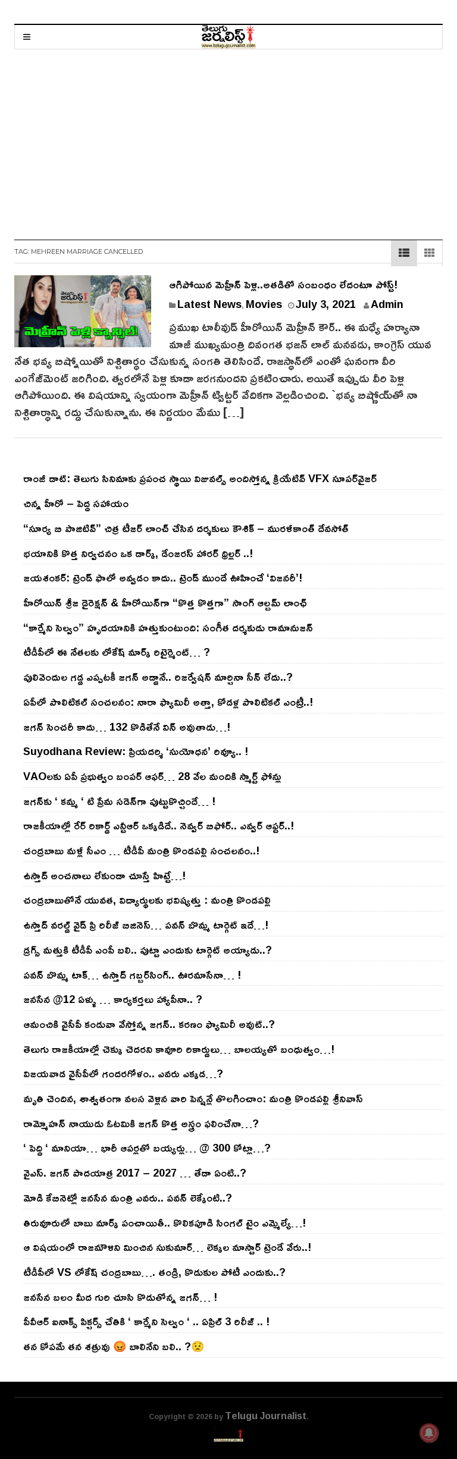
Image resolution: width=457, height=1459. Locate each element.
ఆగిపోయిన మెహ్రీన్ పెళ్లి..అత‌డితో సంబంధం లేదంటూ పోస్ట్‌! (283, 284)
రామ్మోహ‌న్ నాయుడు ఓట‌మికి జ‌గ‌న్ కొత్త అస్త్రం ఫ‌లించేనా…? (141, 1123)
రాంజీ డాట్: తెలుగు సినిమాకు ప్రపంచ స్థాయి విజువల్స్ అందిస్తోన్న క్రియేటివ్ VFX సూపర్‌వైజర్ (200, 478)
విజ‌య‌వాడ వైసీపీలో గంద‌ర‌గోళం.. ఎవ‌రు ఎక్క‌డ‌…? (123, 1073)
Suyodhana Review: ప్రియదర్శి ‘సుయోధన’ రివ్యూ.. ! (135, 751)
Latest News (209, 304)
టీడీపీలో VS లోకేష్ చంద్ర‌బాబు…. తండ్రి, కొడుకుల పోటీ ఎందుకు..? (154, 1272)
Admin (387, 304)
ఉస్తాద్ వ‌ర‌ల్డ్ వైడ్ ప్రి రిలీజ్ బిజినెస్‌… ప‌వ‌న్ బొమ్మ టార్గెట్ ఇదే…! (145, 924)
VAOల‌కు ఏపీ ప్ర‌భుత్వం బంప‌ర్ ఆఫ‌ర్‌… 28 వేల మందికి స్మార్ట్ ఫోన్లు (152, 776)
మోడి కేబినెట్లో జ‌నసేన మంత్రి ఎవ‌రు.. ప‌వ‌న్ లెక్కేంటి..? (127, 1197)
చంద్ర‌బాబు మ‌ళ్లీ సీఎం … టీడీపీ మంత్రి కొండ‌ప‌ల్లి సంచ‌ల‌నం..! (141, 850)
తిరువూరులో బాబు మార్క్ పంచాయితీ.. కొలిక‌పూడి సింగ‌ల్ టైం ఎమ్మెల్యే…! (164, 1222)
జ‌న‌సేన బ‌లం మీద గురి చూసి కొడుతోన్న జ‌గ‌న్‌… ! (120, 1297)
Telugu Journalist (265, 1416)
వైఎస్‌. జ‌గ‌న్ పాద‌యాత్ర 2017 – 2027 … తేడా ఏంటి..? (134, 1172)
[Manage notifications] (429, 1432)
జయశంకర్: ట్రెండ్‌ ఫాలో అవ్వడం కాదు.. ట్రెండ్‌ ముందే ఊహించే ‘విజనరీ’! (162, 577)
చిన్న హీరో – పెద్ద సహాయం (76, 503)
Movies (264, 304)
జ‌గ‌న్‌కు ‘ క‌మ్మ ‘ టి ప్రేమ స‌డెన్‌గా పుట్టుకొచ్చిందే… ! (119, 801)
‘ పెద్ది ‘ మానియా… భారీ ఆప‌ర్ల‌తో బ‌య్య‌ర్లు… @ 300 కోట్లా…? (147, 1147)
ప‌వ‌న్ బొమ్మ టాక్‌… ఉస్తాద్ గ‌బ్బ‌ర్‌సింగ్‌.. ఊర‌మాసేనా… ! (132, 974)
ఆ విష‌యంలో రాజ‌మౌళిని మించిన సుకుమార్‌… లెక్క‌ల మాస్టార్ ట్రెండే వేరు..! (167, 1247)
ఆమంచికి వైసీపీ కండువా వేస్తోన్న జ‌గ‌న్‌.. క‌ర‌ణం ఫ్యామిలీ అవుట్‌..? (149, 1024)
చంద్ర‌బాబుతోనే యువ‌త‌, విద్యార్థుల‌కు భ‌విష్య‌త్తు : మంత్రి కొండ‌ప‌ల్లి (147, 899)
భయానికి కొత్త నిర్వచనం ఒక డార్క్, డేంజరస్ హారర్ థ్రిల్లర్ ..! (138, 553)
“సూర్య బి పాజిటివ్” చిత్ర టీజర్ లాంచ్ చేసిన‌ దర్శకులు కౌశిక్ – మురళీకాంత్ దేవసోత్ (186, 528)
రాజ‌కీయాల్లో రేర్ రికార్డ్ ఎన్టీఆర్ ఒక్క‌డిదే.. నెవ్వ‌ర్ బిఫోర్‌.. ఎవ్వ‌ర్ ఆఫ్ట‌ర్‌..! (158, 825)
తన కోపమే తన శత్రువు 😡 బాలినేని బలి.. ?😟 (113, 1346)
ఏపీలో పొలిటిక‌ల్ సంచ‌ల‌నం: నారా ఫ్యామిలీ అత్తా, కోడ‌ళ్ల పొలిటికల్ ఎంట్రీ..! (168, 701)
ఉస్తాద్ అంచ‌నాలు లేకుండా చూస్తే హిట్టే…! (104, 875)
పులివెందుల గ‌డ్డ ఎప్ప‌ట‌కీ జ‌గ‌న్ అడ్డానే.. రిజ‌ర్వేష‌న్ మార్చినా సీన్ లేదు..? (158, 676)
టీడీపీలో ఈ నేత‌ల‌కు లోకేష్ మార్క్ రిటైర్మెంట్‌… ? (116, 652)
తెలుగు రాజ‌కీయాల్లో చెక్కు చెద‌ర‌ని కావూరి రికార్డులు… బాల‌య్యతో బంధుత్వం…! (178, 1049)
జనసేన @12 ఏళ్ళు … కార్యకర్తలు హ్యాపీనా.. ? (112, 999)
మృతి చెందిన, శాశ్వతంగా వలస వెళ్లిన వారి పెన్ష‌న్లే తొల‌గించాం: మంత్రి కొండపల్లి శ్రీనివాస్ (193, 1098)
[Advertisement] (228, 138)
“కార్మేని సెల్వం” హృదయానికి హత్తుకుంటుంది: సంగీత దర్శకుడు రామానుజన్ (168, 627)
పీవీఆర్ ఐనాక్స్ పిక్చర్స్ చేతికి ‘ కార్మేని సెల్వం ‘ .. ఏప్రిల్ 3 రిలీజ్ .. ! (146, 1321)
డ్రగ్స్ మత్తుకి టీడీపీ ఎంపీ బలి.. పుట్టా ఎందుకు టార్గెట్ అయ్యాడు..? (147, 949)
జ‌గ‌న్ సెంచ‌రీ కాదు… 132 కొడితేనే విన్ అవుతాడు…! (126, 726)
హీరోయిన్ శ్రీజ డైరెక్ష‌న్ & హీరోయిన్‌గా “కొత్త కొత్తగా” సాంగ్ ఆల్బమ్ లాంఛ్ (165, 602)
